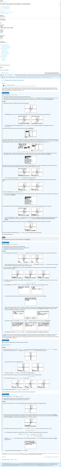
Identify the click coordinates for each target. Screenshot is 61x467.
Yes (12, 459)
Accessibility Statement (32, 465)
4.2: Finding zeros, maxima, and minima (12, 453)
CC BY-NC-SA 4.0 (26, 453)
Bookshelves (13, 77)
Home (6, 77)
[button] (4, 60)
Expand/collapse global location (58, 77)
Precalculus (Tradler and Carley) (35, 77)
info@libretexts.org (50, 465)
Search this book (2, 16)
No (16, 459)
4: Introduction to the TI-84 (48, 77)
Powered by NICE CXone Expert (16, 463)
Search (3, 75)
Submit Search (3, 19)
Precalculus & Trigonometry (22, 77)
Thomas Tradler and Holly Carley (49, 453)
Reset (2, 26)
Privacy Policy (20, 465)
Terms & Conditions (25, 465)
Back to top (3, 456)
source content (20, 454)
